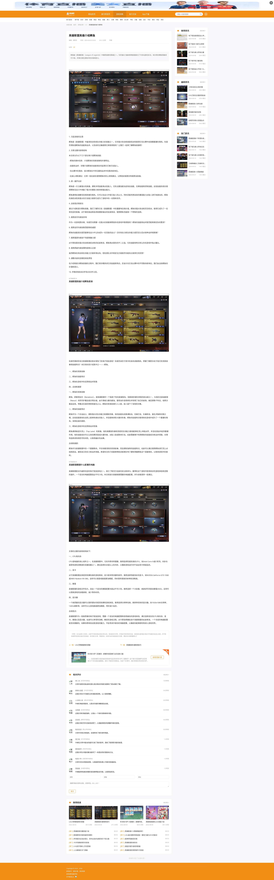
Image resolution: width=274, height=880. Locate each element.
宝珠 (140, 20)
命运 (157, 20)
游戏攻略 (119, 14)
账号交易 (132, 14)
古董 (112, 20)
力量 (136, 20)
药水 (162, 20)
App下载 (145, 14)
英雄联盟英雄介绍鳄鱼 (95, 24)
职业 (153, 20)
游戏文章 (80, 24)
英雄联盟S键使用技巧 (133, 645)
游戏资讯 (69, 871)
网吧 (121, 20)
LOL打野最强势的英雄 (82, 645)
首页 (74, 24)
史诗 (81, 20)
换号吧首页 (105, 14)
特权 (117, 20)
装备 (103, 20)
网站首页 (91, 14)
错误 (95, 20)
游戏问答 (75, 871)
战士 (144, 20)
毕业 (149, 20)
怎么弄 (126, 20)
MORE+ (166, 675)
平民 (131, 20)
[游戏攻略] (70, 14)
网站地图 (82, 871)
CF (86, 24)
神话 (99, 20)
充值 (90, 20)
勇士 (108, 20)
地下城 (77, 20)
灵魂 (86, 20)
